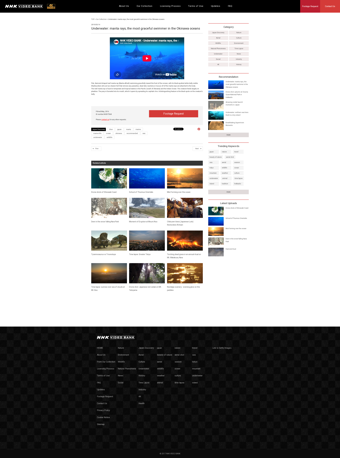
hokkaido (237, 184)
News (239, 54)
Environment (238, 43)
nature (224, 152)
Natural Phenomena (218, 48)
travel (236, 152)
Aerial (218, 38)
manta (128, 129)
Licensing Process (170, 6)
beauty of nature (216, 157)
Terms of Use (195, 6)
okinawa (118, 133)
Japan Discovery (218, 32)
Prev (97, 148)
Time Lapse (239, 48)
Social (218, 59)
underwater (97, 137)
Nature (238, 32)
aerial (224, 162)
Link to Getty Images (221, 348)
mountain (213, 173)
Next (197, 148)
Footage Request (310, 6)
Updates (215, 6)
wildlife (109, 137)
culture (236, 173)
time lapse (239, 178)
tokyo (212, 168)
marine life (97, 133)
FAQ (230, 6)
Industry (239, 59)
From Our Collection (106, 361)
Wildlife (218, 43)
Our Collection (144, 6)
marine (138, 129)
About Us (124, 6)
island (212, 184)
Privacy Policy (103, 410)
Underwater (218, 54)
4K (218, 64)
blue (111, 129)
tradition (225, 184)
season (237, 162)
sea (144, 133)
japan (119, 129)
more (228, 135)
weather (225, 173)
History (238, 64)
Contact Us (330, 6)
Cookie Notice (103, 417)
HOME (100, 348)
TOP (92, 19)
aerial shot (230, 157)
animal (224, 178)
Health (141, 403)
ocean (108, 133)
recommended (132, 133)
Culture (238, 38)
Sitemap (101, 424)
